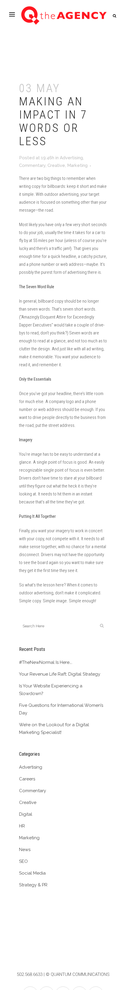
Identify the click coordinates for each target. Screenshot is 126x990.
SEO (23, 861)
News (24, 849)
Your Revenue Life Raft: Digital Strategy (59, 674)
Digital (25, 814)
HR (22, 826)
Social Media (32, 873)
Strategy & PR (33, 885)
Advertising (71, 157)
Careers (27, 779)
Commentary (32, 165)
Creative (56, 165)
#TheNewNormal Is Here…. (45, 662)
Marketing (77, 165)
